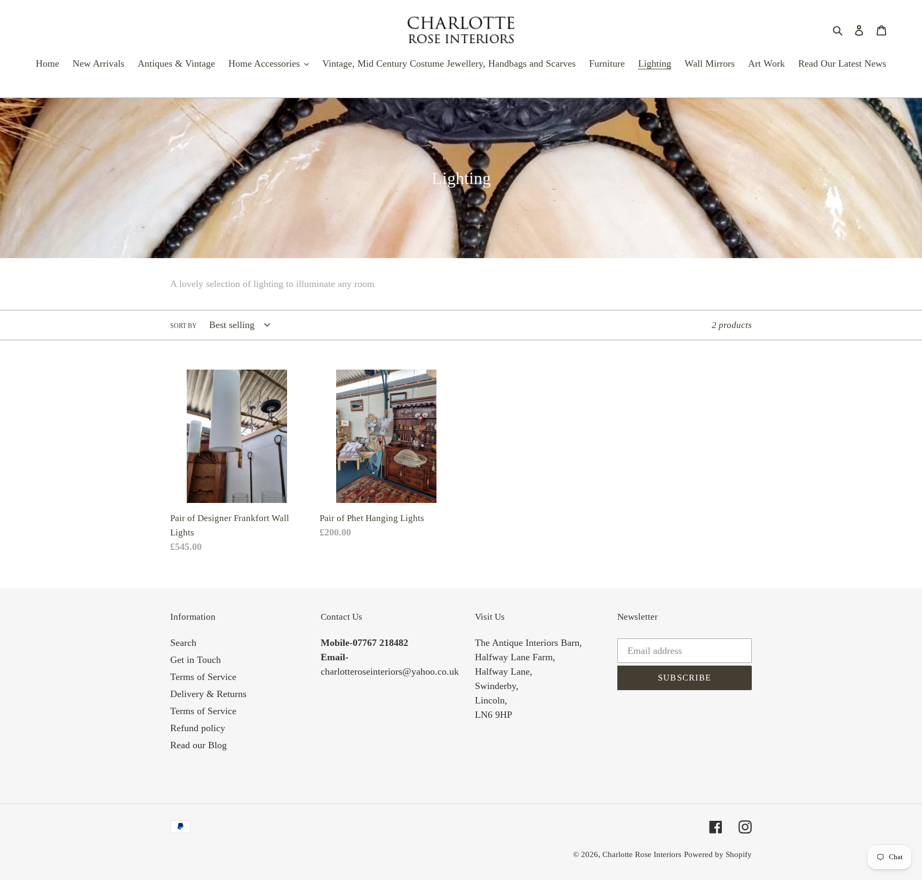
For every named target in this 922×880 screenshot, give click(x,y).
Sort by (183, 326)
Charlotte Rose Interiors (641, 854)
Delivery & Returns (208, 694)
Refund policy (197, 728)
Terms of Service (203, 676)
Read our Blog (198, 745)
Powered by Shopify (718, 854)
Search (183, 642)
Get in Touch (195, 659)
